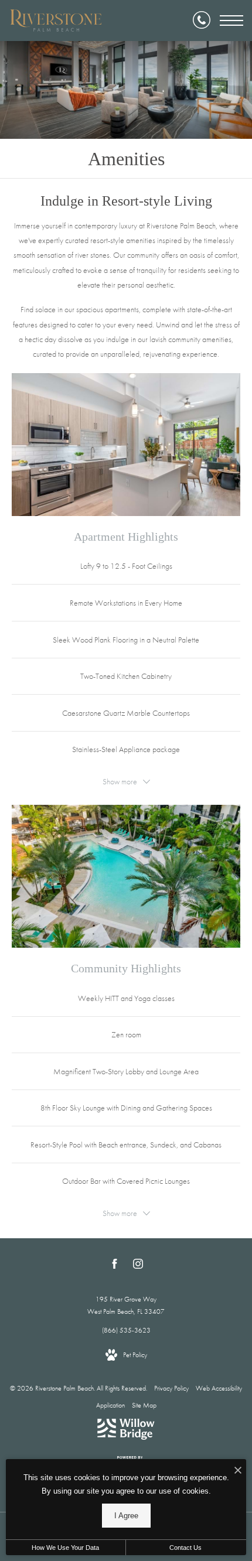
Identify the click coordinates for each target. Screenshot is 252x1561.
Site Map (144, 1405)
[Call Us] (201, 20)
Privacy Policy (171, 1388)
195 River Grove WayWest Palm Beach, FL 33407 (126, 1305)
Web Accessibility (219, 1388)
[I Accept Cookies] (237, 1471)
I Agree (126, 1515)
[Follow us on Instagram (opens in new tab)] (138, 1266)
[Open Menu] (231, 20)
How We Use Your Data (65, 1547)
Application (110, 1405)
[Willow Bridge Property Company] (126, 1431)
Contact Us (185, 1547)
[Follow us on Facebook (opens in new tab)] (114, 1266)
